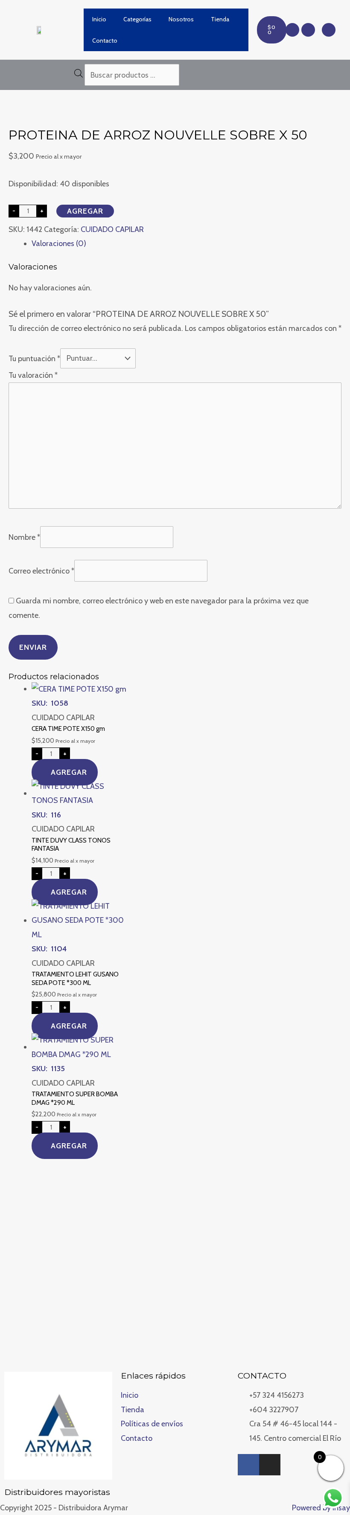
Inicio (99, 19)
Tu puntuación (34, 358)
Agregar (85, 211)
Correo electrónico (41, 571)
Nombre (24, 537)
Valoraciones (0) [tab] (59, 243)
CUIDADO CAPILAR (112, 229)
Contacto (104, 40)
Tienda (220, 19)
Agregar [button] (69, 772)
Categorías (137, 19)
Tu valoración (33, 375)
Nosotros (181, 19)
